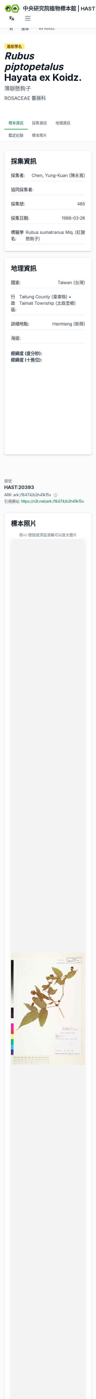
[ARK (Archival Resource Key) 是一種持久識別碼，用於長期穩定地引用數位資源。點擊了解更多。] (55, 495)
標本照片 (39, 135)
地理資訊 (62, 123)
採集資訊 (39, 123)
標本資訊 (16, 123)
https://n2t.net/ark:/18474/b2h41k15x (52, 501)
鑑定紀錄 (16, 135)
